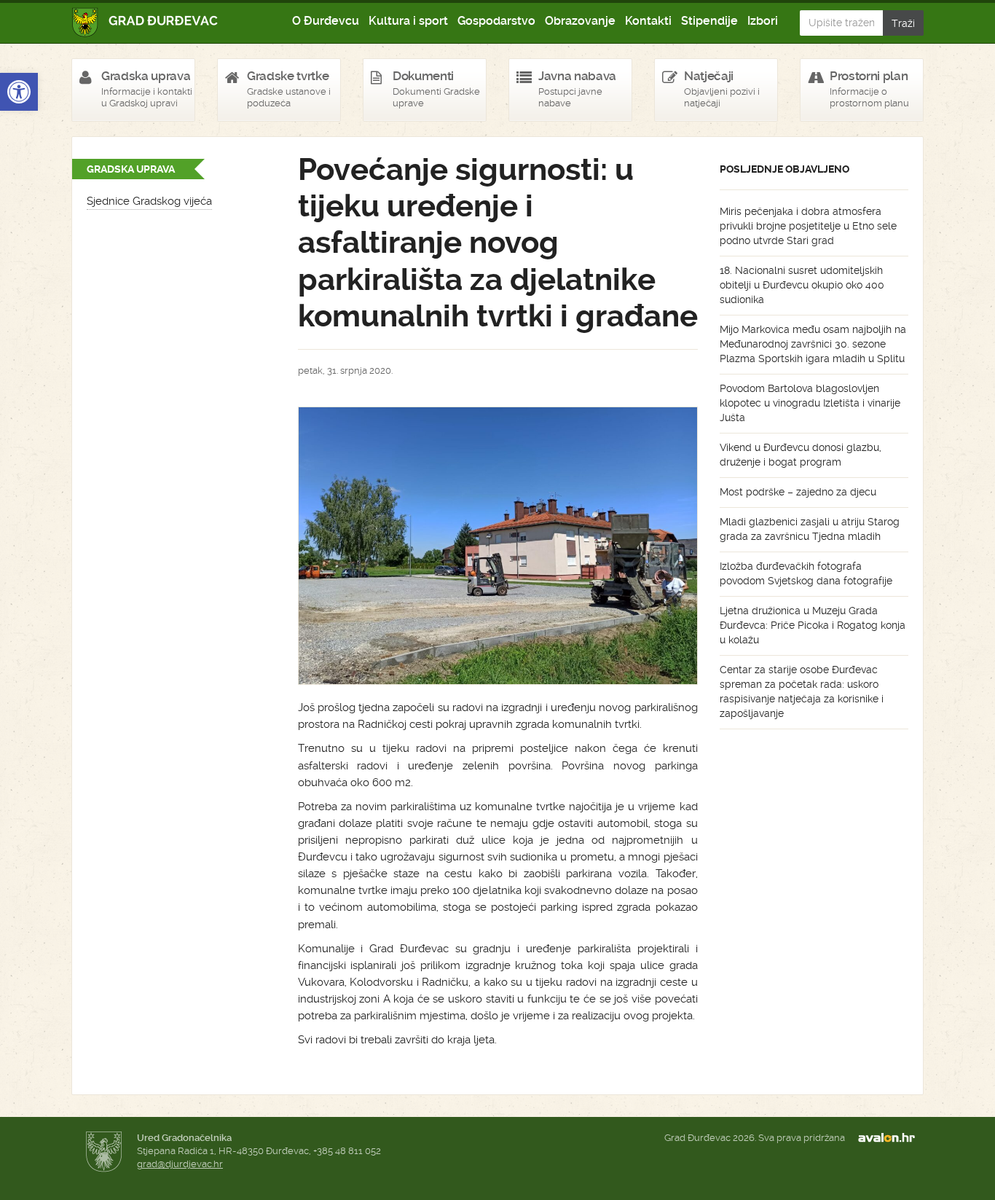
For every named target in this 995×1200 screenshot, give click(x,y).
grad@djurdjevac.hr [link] (180, 1163)
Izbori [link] (762, 21)
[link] (19, 92)
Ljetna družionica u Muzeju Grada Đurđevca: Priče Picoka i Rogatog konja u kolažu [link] (812, 625)
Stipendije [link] (709, 21)
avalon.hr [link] (891, 1138)
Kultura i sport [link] (408, 21)
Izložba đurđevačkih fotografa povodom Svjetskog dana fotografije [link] (806, 573)
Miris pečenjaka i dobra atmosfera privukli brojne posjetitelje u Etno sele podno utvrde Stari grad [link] (808, 225)
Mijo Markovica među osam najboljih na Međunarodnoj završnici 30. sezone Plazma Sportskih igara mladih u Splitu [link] (813, 343)
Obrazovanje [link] (580, 21)
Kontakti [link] (648, 21)
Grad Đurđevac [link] (145, 22)
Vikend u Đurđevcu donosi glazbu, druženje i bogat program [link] (800, 455)
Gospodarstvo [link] (496, 21)
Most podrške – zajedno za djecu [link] (798, 492)
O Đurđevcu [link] (325, 21)
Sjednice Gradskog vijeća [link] (149, 201)
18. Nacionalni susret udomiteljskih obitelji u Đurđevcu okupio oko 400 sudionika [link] (802, 284)
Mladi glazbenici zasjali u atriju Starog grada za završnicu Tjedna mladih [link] (810, 529)
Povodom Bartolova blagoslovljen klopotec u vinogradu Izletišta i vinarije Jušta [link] (810, 403)
